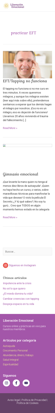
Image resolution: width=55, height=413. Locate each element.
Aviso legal (13, 399)
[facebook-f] (17, 382)
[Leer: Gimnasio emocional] (27, 157)
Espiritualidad (10, 364)
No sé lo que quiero (14, 288)
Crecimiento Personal (15, 350)
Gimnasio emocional (20, 174)
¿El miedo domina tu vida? (18, 293)
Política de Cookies (27, 403)
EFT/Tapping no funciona (25, 81)
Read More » (10, 128)
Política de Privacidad (34, 399)
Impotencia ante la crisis (17, 283)
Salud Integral (10, 359)
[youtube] (27, 382)
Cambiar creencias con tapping (21, 298)
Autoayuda (9, 345)
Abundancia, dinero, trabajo (18, 355)
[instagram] (7, 382)
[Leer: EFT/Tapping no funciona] (27, 64)
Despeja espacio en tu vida (18, 303)
